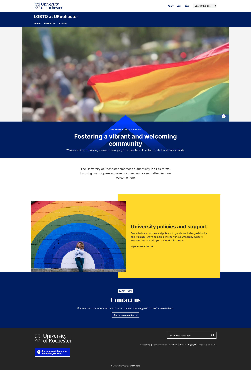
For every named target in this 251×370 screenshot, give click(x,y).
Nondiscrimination (160, 345)
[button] (223, 116)
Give (186, 5)
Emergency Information (207, 345)
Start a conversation (124, 315)
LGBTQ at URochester (56, 16)
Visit (179, 5)
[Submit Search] (212, 335)
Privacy (183, 345)
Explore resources (140, 246)
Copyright (192, 345)
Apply (171, 5)
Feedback (173, 345)
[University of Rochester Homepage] (49, 6)
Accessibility (145, 345)
